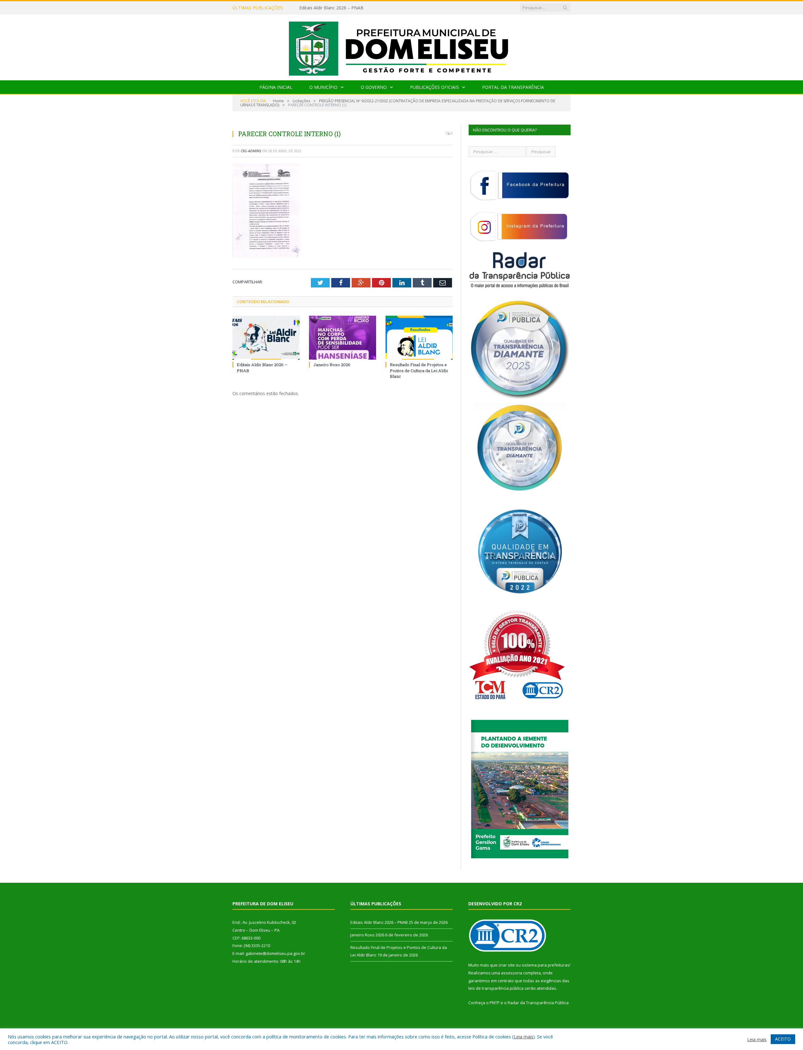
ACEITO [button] (783, 1039)
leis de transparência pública (496, 988)
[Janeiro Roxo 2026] (342, 338)
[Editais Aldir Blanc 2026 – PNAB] (266, 338)
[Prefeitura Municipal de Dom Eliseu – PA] (401, 46)
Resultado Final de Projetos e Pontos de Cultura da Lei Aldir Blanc (419, 370)
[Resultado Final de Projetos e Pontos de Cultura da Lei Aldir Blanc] (419, 338)
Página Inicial (275, 87)
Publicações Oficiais (434, 87)
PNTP (495, 1002)
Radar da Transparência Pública (538, 1002)
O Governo (374, 87)
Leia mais (523, 1036)
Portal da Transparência (513, 87)
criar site (506, 965)
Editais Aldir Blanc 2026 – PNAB (379, 922)
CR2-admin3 (251, 150)
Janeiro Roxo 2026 (318, 8)
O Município (323, 87)
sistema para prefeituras (545, 965)
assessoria (511, 973)
